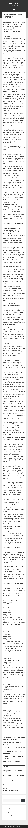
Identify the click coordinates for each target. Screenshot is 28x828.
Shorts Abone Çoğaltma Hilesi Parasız (12, 814)
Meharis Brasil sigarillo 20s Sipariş (11, 790)
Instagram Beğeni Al (8, 809)
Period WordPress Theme (10, 826)
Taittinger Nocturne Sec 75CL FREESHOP (14, 748)
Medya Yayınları (14, 3)
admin (15, 17)
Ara (3, 798)
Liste (5, 810)
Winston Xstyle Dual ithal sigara (11, 761)
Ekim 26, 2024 (8, 17)
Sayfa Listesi (7, 812)
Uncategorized (9, 781)
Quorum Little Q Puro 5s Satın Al (10, 786)
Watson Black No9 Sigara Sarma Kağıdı (13, 775)
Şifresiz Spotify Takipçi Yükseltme (11, 815)
